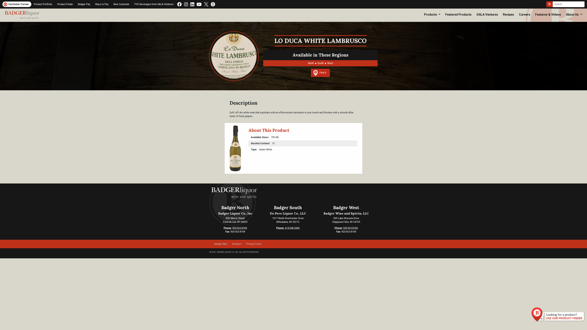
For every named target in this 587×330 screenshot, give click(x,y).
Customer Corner (18, 4)
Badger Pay (84, 4)
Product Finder (65, 4)
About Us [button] (573, 14)
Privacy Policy (253, 243)
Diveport (236, 243)
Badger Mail (220, 243)
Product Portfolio (43, 4)
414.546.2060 (288, 228)
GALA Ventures (487, 14)
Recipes (508, 14)
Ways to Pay (102, 4)
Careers (524, 14)
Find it (322, 72)
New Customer (121, 4)
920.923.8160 (235, 228)
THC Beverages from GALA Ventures (154, 4)
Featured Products (458, 14)
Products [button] (431, 14)
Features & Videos (548, 14)
